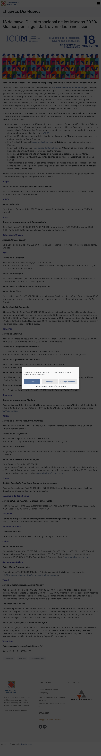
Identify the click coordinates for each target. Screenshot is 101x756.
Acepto (32, 381)
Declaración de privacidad (57, 386)
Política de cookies (41, 386)
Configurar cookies (68, 381)
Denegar (49, 381)
